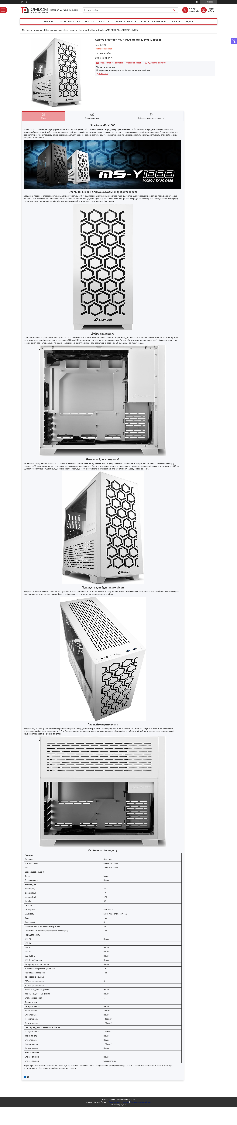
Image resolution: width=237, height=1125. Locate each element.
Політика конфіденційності (140, 1102)
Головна (48, 21)
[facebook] (25, 1077)
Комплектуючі (70, 30)
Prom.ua (132, 1100)
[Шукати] (174, 10)
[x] (28, 1077)
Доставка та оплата (125, 21)
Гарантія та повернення (153, 21)
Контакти (104, 21)
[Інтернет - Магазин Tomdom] (34, 10)
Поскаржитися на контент (119, 1102)
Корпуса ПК (84, 30)
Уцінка (189, 21)
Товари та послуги (68, 21)
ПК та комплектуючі (53, 30)
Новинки (175, 21)
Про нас (89, 21)
